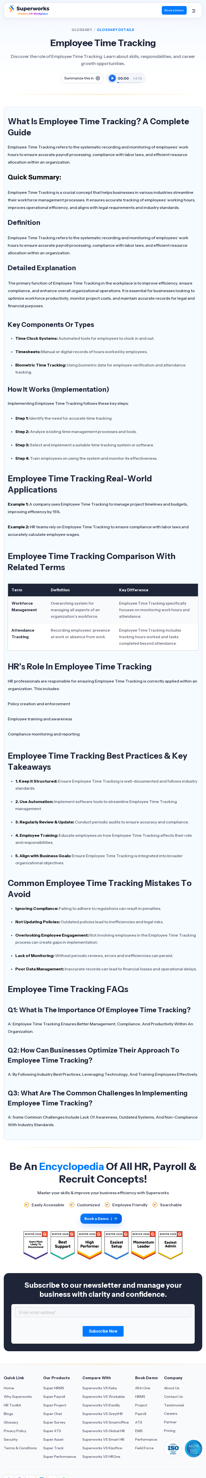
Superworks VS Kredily (101, 1405)
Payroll (140, 1413)
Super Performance (59, 1456)
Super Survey (54, 1422)
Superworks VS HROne (101, 1456)
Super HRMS (53, 1388)
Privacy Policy (15, 1431)
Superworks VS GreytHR (102, 1413)
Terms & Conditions (20, 1448)
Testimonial (174, 1405)
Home (9, 1388)
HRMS (140, 1396)
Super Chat (52, 1413)
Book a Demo (174, 10)
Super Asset (53, 1439)
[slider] (129, 80)
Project (141, 1405)
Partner (170, 1422)
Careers (170, 1413)
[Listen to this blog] (112, 78)
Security (11, 1439)
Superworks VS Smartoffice (105, 1422)
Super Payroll (54, 1396)
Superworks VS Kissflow (102, 1448)
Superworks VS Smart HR (103, 1439)
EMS (139, 1431)
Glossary (82, 30)
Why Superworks (18, 1396)
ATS (138, 1422)
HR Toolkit (12, 1405)
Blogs (8, 1413)
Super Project (54, 1405)
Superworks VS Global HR (103, 1431)
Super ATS (52, 1431)
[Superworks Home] (28, 13)
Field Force (144, 1448)
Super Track (53, 1448)
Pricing (169, 1430)
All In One (142, 1388)
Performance (146, 1439)
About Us (171, 1388)
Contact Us (173, 1396)
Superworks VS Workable (103, 1396)
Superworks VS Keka (99, 1388)
